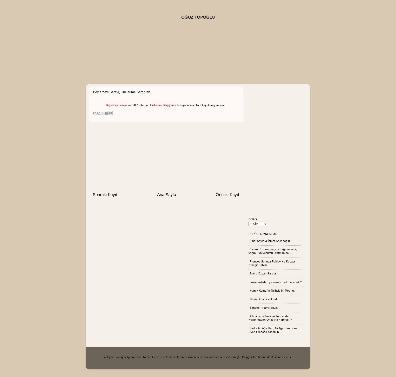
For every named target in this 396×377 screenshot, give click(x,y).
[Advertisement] (198, 55)
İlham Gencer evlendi (263, 299)
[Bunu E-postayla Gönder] (95, 113)
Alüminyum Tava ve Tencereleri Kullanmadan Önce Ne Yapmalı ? (270, 317)
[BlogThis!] (99, 113)
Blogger (247, 357)
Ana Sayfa (166, 194)
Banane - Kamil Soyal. (264, 307)
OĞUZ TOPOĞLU (198, 17)
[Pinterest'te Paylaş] (110, 113)
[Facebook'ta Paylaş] (107, 113)
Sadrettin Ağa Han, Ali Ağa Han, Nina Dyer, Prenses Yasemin (273, 329)
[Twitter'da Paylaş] (103, 113)
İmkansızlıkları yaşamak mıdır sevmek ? (276, 282)
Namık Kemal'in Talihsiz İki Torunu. (272, 290)
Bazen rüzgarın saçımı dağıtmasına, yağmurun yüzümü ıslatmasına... (273, 251)
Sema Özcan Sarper (263, 273)
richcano (202, 357)
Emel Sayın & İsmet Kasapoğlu (270, 240)
